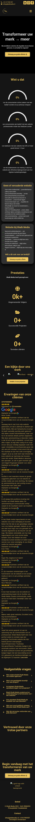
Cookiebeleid (22, 808)
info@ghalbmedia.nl (12, 818)
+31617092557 (25, 818)
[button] (30, 11)
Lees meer (24, 657)
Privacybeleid (12, 808)
